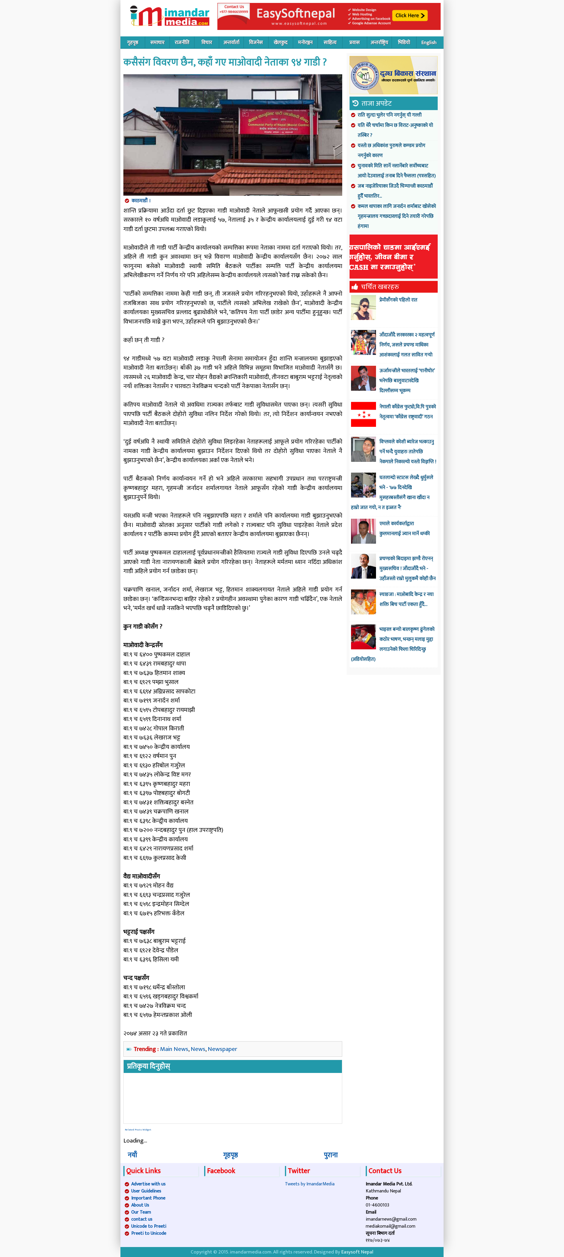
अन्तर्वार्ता (231, 42)
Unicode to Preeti (148, 1226)
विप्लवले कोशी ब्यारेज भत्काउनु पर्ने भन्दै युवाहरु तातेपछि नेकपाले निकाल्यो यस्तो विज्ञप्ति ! (408, 452)
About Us (140, 1205)
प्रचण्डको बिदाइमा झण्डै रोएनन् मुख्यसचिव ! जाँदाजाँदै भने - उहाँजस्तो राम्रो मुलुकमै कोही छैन (408, 569)
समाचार (157, 42)
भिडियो (404, 42)
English (429, 42)
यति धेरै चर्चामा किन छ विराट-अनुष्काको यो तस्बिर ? (395, 130)
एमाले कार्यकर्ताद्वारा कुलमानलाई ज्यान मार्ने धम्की (405, 529)
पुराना (331, 1155)
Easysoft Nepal (357, 1252)
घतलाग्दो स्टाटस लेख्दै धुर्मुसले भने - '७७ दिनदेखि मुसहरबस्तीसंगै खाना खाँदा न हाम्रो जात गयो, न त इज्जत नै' (392, 493)
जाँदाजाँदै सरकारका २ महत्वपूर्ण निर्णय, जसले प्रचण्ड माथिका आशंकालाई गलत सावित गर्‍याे (407, 345)
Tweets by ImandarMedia (310, 1184)
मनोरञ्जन (305, 42)
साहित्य (330, 42)
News (198, 1049)
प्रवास (355, 42)
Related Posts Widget (138, 1130)
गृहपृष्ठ (132, 42)
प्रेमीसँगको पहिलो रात (398, 300)
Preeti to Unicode (148, 1233)
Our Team (141, 1212)
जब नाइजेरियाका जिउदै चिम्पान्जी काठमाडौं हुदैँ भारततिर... (395, 191)
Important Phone (148, 1198)
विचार (207, 42)
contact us (141, 1219)
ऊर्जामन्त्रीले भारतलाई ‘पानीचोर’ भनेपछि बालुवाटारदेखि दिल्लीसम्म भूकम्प (407, 381)
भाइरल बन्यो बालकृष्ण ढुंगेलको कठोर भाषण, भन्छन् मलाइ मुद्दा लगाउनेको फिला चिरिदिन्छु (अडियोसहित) (392, 644)
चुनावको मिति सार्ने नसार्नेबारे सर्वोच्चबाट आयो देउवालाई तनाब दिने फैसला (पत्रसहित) (397, 171)
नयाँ (132, 1155)
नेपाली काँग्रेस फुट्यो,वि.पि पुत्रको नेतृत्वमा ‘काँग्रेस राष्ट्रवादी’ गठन (408, 412)
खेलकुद (281, 42)
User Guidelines (146, 1191)
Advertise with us (148, 1184)
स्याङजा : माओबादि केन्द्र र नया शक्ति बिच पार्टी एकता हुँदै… (407, 599)
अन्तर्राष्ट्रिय (379, 42)
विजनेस (256, 42)
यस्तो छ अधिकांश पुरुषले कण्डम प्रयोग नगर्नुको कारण (391, 150)
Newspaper (222, 1049)
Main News (174, 1049)
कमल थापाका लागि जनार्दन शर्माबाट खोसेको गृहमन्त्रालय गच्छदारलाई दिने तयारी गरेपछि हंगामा (397, 216)
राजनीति (182, 42)
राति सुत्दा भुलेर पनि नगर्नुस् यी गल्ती (390, 115)
